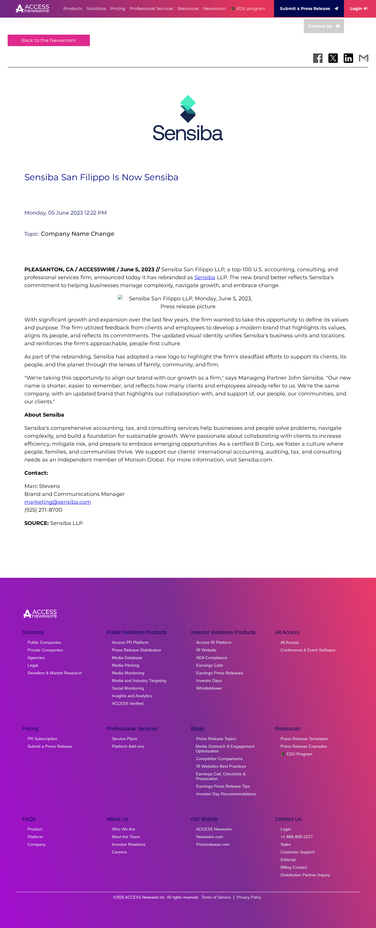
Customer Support (298, 852)
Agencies (36, 657)
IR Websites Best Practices (221, 766)
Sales (286, 844)
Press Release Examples (304, 746)
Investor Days (209, 680)
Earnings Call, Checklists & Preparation (221, 776)
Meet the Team (126, 836)
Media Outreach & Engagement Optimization (225, 748)
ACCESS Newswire (214, 829)
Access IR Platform (213, 642)
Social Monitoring (128, 688)
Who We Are (123, 829)
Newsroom (214, 8)
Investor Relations (128, 844)
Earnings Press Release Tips (223, 786)
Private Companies (45, 650)
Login (356, 8)
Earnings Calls (209, 665)
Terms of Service (216, 897)
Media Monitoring (128, 673)
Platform (35, 836)
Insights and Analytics (132, 695)
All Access (290, 642)
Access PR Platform (130, 642)
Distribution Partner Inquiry (305, 875)
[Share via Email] (363, 58)
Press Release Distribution (136, 650)
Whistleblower (209, 688)
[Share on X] (333, 58)
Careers (119, 852)
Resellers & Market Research (55, 673)
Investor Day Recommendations (226, 793)
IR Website (206, 650)
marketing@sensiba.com (57, 502)
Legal (33, 665)
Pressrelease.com (213, 844)
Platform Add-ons (128, 746)
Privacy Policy (249, 897)
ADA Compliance (211, 657)
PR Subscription (42, 738)
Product (35, 829)
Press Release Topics (216, 738)
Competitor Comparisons (219, 758)
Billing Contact (294, 867)
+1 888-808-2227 (297, 836)
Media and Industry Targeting (139, 680)
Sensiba (204, 277)
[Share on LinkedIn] (348, 58)
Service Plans (124, 738)
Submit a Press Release (305, 8)
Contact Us (320, 26)
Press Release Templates (304, 738)
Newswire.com (209, 836)
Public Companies (44, 642)
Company (37, 844)
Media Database (127, 657)
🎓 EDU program (247, 8)
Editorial (288, 859)
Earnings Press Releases (219, 673)
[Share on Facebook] (318, 58)
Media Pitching (125, 665)
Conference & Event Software (308, 650)
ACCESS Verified (127, 703)
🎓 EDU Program (297, 754)
